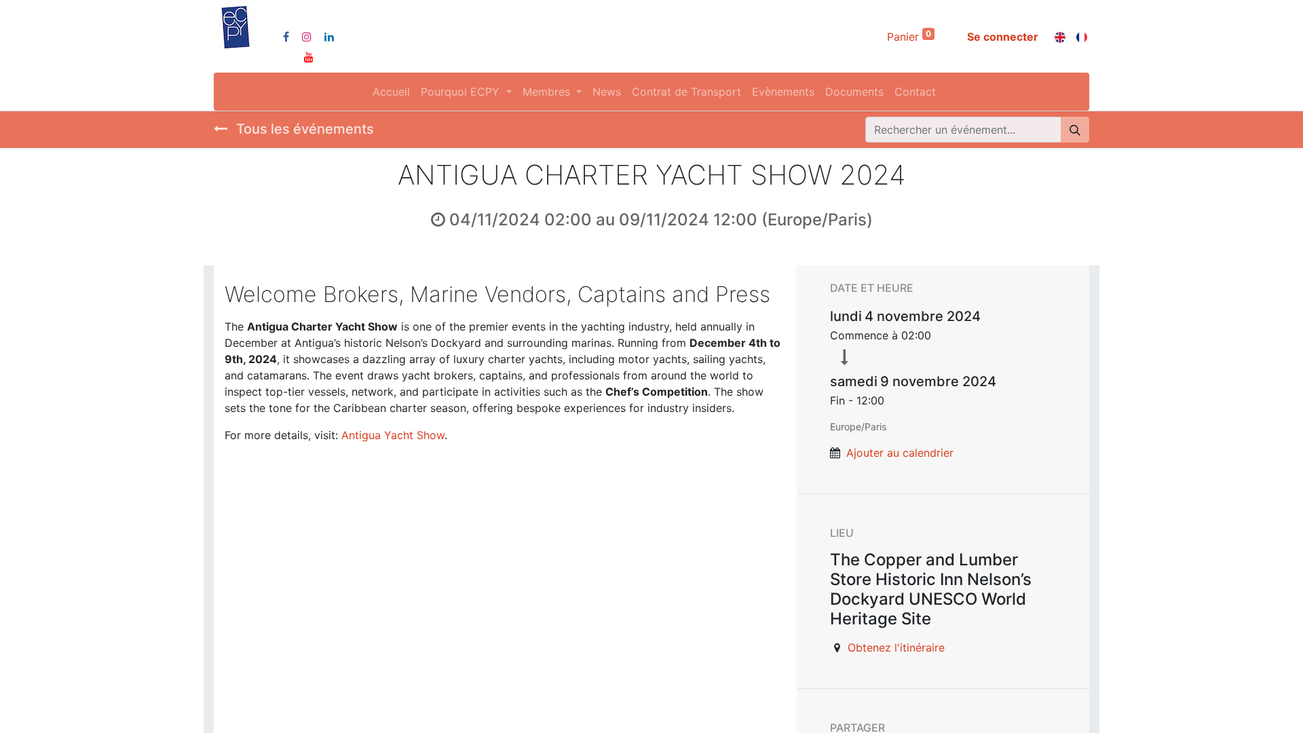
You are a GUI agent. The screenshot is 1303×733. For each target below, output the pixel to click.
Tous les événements (303, 129)
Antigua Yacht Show (393, 435)
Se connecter (1002, 36)
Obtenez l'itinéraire (896, 647)
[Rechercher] (1075, 130)
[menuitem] (391, 91)
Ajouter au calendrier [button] (899, 452)
